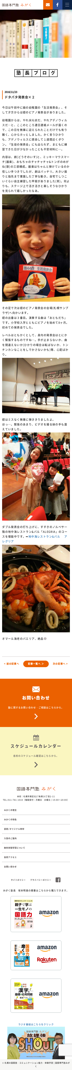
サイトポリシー (18, 880)
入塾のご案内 (10, 838)
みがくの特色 (10, 819)
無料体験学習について (14, 848)
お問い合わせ (10, 867)
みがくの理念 (10, 810)
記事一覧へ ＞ (36, 663)
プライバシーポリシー (40, 880)
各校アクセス (10, 857)
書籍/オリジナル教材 (14, 829)
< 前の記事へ (11, 663)
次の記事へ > (60, 663)
